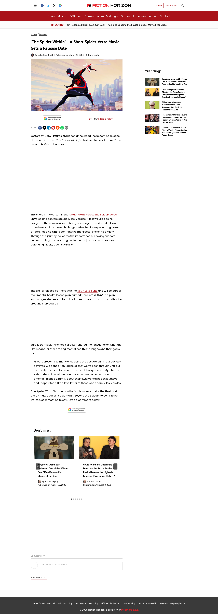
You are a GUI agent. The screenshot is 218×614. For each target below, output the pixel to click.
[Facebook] (42, 6)
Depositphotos (177, 603)
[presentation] (54, 447)
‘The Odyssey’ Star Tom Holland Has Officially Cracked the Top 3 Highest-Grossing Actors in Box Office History (174, 119)
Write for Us (39, 603)
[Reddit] (58, 128)
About (153, 16)
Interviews (139, 16)
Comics (89, 16)
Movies (62, 16)
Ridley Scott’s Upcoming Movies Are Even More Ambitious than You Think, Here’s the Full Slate (172, 106)
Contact (165, 16)
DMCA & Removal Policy (86, 603)
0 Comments (92, 55)
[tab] (71, 499)
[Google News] (60, 6)
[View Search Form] (182, 5)
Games (125, 16)
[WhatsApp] (62, 128)
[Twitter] (48, 6)
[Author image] (32, 55)
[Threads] (54, 6)
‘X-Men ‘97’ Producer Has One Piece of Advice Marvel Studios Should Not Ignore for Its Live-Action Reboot (174, 131)
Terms (141, 603)
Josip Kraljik (50, 481)
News (51, 16)
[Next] (115, 466)
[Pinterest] (53, 128)
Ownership (151, 603)
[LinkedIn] (49, 128)
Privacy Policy (128, 603)
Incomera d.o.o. (130, 609)
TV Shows (75, 16)
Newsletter (171, 5)
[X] (44, 128)
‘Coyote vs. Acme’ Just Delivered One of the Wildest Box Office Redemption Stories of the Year (174, 81)
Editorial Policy (105, 119)
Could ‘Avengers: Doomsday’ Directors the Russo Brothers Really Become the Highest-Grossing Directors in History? (174, 93)
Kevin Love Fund (87, 291)
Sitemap (164, 603)
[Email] (66, 128)
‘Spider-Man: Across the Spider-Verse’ (93, 214)
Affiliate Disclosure (110, 603)
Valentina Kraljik (45, 55)
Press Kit (51, 603)
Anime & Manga (107, 16)
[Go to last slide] (38, 466)
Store (159, 5)
